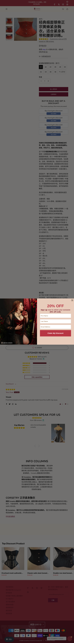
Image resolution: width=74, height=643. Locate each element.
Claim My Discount (55, 333)
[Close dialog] (72, 300)
